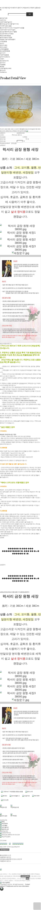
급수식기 (2, 53)
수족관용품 (3, 41)
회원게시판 (5, 829)
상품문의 (26, 592)
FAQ (3, 821)
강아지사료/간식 (5, 57)
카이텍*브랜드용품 (6, 26)
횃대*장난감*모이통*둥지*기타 (9, 24)
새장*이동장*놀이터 (6, 22)
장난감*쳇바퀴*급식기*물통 (8, 32)
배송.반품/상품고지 (14, 592)
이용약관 (2, 857)
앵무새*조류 (3, 18)
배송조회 (26, 8)
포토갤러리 (5, 827)
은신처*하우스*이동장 (6, 33)
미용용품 (2, 64)
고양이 (2, 59)
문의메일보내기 (5, 849)
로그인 (2, 8)
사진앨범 (4, 825)
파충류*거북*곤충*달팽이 (7, 39)
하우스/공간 (3, 47)
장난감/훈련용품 (5, 51)
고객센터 (32, 8)
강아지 (2, 43)
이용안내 (2, 861)
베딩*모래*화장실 (5, 35)
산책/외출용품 (4, 49)
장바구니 (20, 8)
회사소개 (2, 70)
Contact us (3, 72)
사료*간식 (3, 20)
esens (27, 878)
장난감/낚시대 (4, 61)
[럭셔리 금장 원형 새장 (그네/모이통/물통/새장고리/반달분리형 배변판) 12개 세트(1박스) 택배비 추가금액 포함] (37, 906)
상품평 (22, 592)
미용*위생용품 (4, 55)
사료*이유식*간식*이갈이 (7, 30)
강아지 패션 (3, 45)
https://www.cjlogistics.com (29, 400)
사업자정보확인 (25, 876)
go (30, 14)
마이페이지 (13, 8)
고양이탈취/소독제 (5, 68)
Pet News (5, 823)
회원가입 (7, 8)
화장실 (2, 66)
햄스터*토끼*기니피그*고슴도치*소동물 (12, 28)
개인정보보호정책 (5, 859)
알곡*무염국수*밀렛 (6, 37)
